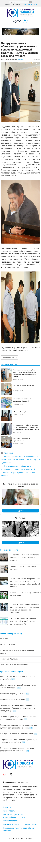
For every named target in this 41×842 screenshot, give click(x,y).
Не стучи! (4, 638)
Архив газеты (9, 811)
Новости (7, 807)
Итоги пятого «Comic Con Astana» (14, 665)
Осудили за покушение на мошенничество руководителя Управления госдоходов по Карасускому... (18, 708)
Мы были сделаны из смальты (12, 699)
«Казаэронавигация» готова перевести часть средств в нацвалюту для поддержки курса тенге (20, 459)
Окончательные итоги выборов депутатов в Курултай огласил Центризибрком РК (23, 621)
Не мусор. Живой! (7, 644)
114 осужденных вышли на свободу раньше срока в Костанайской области (24, 557)
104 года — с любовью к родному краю (16, 734)
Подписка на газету (30, 4)
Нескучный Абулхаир (9, 659)
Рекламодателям (10, 821)
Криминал (20, 59)
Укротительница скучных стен (12, 694)
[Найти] (30, 2)
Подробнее (20, 511)
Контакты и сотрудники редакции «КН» (20, 824)
